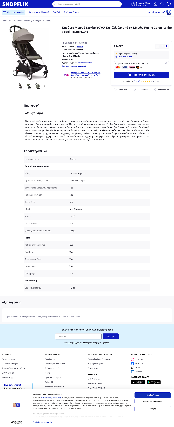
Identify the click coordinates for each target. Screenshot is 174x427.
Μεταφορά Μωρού (26, 21)
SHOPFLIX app (8, 377)
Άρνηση (153, 409)
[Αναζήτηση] (55, 4)
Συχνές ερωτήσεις (95, 364)
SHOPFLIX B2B (8, 373)
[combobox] (87, 4)
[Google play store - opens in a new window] (154, 382)
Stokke (80, 47)
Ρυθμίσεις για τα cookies (152, 401)
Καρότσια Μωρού (43, 21)
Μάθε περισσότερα (85, 63)
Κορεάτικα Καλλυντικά (39, 12)
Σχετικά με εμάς (8, 359)
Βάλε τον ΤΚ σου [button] (125, 57)
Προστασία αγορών (53, 377)
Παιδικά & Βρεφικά (10, 21)
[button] (169, 4)
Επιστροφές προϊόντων (55, 364)
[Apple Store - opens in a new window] (138, 382)
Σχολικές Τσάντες (72, 12)
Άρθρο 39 (49, 382)
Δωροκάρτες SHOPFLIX (54, 387)
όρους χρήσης (103, 343)
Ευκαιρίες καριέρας (10, 364)
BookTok (56, 12)
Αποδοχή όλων (153, 395)
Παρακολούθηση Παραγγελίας (100, 359)
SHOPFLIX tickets (95, 384)
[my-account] (155, 4)
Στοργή (137, 81)
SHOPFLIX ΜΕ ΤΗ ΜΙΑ (96, 388)
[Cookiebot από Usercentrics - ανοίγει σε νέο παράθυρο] (16, 422)
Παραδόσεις (50, 359)
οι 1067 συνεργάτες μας (51, 398)
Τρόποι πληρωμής (52, 368)
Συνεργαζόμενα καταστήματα (14, 368)
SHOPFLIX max (94, 379)
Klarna (47, 373)
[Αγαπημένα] (162, 4)
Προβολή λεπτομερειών (42, 422)
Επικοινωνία (93, 368)
